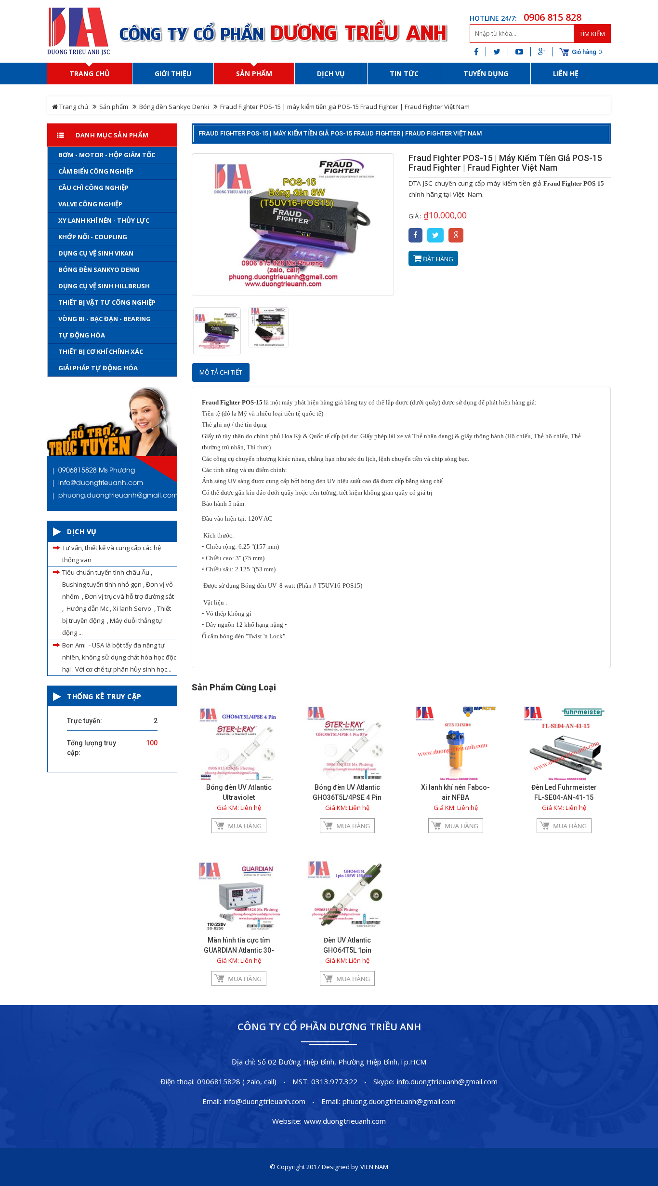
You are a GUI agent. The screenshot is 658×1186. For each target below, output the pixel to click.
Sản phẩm (113, 106)
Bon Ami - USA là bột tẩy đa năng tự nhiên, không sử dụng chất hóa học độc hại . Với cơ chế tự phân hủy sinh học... (119, 657)
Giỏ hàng (584, 52)
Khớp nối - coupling (92, 236)
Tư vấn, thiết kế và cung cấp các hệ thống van (111, 553)
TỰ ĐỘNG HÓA (81, 335)
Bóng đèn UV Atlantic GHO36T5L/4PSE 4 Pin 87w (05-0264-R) (347, 797)
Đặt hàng (437, 259)
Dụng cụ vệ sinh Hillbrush (104, 286)
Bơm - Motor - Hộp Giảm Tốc (106, 154)
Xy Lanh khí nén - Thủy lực (103, 220)
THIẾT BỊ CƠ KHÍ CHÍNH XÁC (100, 351)
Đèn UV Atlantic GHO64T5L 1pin (347, 945)
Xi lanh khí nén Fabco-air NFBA (455, 792)
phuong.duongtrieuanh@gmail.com (399, 1101)
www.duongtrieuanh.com (345, 1121)
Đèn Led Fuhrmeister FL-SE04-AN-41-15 (564, 792)
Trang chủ (73, 106)
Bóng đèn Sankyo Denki (174, 106)
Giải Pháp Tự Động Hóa (98, 368)
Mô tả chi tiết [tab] (220, 372)
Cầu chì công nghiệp (93, 187)
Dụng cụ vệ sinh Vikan (95, 253)
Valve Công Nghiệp (90, 204)
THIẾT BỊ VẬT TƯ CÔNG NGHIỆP (107, 302)
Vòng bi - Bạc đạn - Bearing (104, 318)
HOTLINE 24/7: (493, 18)
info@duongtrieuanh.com (264, 1101)
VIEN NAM (374, 1166)
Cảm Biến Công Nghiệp (95, 171)
